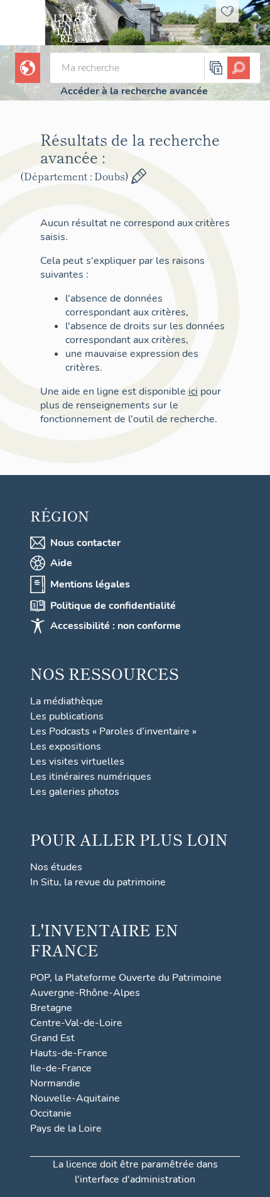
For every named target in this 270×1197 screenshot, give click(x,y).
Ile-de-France (61, 1068)
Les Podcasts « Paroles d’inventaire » (113, 731)
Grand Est (52, 1038)
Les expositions (65, 746)
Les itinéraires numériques (90, 777)
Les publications (67, 716)
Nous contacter (85, 543)
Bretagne (51, 1008)
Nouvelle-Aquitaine (75, 1098)
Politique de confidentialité (113, 606)
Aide (61, 563)
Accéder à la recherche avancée (134, 91)
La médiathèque (66, 701)
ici (193, 391)
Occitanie (51, 1113)
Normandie (55, 1083)
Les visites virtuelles (77, 761)
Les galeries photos (74, 792)
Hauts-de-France (68, 1053)
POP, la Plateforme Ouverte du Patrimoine (126, 978)
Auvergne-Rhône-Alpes (85, 993)
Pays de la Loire (66, 1128)
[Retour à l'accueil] (22, 22)
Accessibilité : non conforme (115, 626)
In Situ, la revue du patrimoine (98, 882)
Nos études (56, 867)
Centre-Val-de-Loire (76, 1023)
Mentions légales (90, 584)
